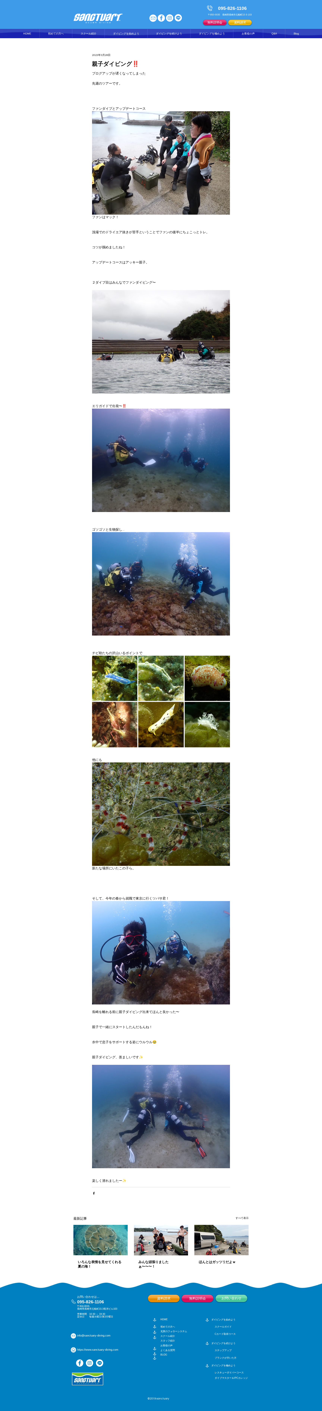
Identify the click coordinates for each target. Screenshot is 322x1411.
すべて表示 (242, 1217)
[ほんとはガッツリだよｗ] (221, 1240)
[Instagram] (89, 1363)
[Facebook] (79, 1363)
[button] (88, 33)
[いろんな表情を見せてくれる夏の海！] (100, 1240)
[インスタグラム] (169, 18)
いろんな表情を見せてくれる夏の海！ (99, 1264)
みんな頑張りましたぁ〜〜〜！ (153, 1264)
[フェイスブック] (161, 18)
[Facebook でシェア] (94, 1193)
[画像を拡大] (114, 678)
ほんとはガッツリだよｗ (217, 1262)
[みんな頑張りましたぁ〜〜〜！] (161, 1240)
